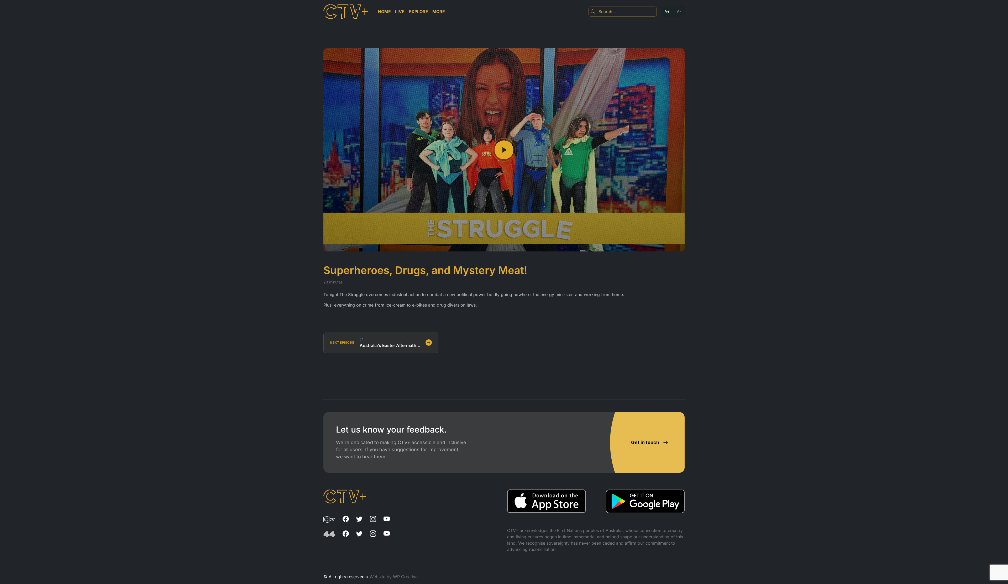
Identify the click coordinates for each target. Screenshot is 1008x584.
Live (400, 11)
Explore (418, 11)
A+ (667, 11)
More (438, 11)
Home (384, 11)
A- (679, 11)
